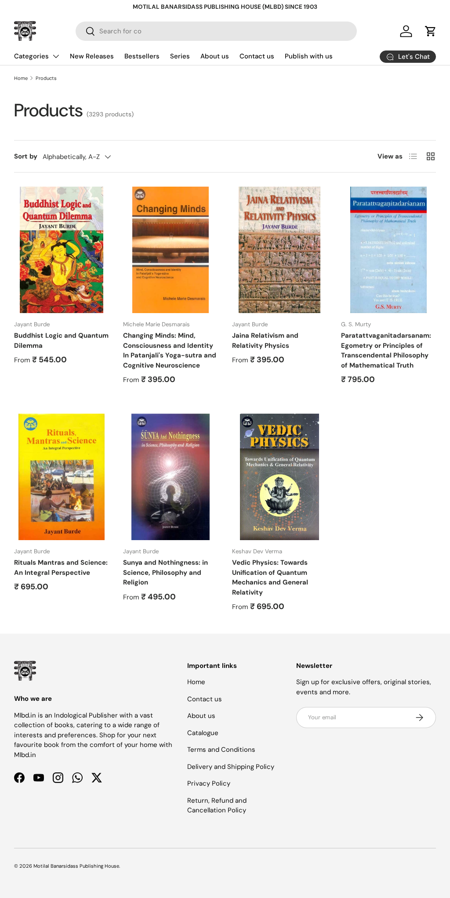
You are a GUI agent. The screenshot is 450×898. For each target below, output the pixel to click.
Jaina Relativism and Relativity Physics (265, 340)
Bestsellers (142, 56)
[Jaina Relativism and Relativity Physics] (279, 250)
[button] (430, 31)
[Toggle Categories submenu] (56, 56)
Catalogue (202, 732)
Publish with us (309, 56)
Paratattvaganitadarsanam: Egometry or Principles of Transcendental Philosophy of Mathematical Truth (386, 350)
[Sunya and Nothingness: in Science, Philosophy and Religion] (170, 477)
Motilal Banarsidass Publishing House (76, 866)
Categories (31, 56)
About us (214, 56)
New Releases (92, 56)
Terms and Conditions (221, 749)
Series (180, 56)
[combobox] (216, 31)
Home (21, 78)
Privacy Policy (208, 783)
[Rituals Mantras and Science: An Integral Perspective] (61, 477)
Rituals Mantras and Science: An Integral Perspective (61, 567)
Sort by (25, 156)
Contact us (257, 56)
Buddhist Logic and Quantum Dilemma (61, 340)
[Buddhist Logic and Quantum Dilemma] (61, 250)
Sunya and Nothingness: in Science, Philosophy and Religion (165, 572)
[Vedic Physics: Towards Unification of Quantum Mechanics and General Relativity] (279, 477)
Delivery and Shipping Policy (230, 766)
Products (46, 78)
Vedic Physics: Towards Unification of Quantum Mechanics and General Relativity (270, 577)
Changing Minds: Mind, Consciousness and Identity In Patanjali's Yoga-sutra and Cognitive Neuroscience (169, 350)
